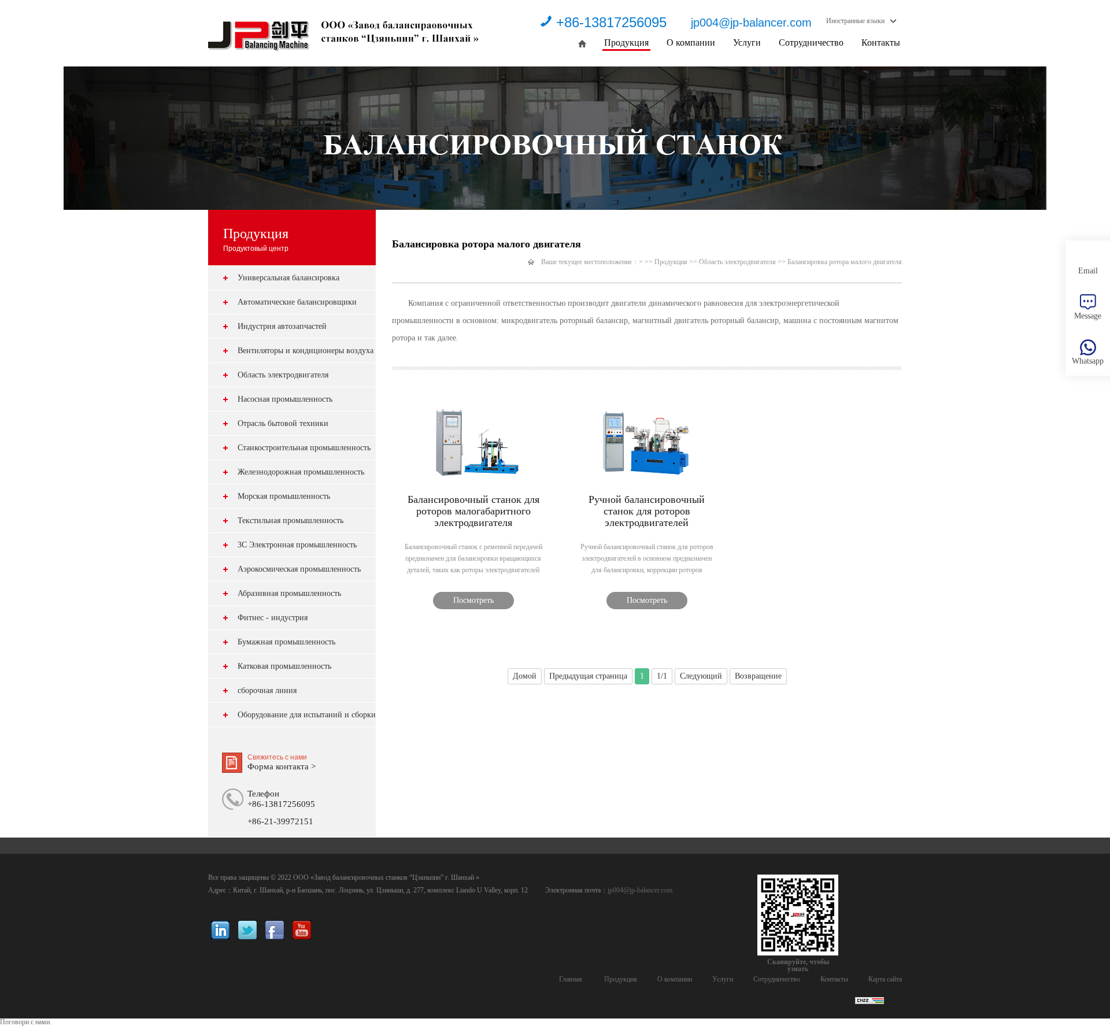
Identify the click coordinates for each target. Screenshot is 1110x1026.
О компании (691, 42)
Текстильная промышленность (290, 520)
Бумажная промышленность (286, 642)
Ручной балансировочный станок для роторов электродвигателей (647, 511)
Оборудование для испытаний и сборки (307, 714)
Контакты (880, 42)
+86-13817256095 (611, 22)
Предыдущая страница (588, 676)
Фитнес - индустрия (273, 617)
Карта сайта (885, 979)
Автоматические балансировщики (297, 302)
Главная (570, 979)
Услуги (747, 42)
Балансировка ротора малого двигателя (844, 262)
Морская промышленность (284, 496)
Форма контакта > (281, 766)
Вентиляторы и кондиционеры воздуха (305, 350)
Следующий (701, 676)
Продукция (626, 42)
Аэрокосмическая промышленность (299, 569)
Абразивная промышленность (289, 593)
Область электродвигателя (283, 375)
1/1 (662, 676)
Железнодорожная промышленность (301, 472)
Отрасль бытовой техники (283, 423)
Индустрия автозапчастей (282, 326)
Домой (524, 676)
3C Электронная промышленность (297, 544)
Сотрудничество (811, 42)
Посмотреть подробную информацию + (473, 602)
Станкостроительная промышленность (304, 447)
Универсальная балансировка (288, 277)
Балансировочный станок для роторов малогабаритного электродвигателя (473, 511)
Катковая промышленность (284, 666)
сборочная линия (267, 690)
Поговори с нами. (25, 1022)
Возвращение (758, 676)
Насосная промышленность (285, 399)
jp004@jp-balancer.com (751, 22)
